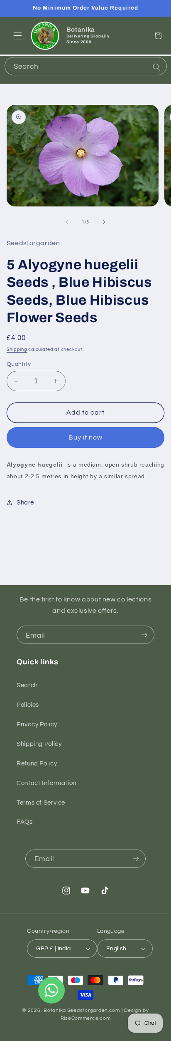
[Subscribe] (144, 635)
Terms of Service (41, 803)
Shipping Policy (39, 744)
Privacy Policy (37, 724)
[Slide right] (104, 222)
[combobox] (86, 66)
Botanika (55, 1010)
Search (27, 685)
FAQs (25, 822)
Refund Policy (37, 763)
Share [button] (25, 502)
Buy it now (85, 437)
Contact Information (46, 783)
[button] (17, 35)
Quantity (19, 364)
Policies (28, 705)
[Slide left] (67, 222)
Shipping (17, 349)
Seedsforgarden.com (93, 1010)
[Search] (156, 67)
